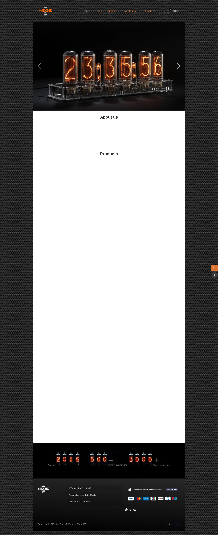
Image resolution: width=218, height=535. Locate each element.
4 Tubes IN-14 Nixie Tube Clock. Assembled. (91, 193)
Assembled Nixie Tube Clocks (82, 495)
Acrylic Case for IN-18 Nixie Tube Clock (55, 349)
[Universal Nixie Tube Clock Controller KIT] (162, 331)
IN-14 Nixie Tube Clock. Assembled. (55, 310)
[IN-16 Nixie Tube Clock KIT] (162, 416)
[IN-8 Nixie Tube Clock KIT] (91, 292)
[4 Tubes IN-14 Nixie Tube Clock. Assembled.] (91, 174)
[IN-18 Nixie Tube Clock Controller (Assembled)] (55, 174)
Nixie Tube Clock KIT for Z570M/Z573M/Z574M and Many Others (162, 391)
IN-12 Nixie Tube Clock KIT (162, 310)
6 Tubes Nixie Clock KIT (80, 488)
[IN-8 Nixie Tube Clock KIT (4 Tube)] (162, 174)
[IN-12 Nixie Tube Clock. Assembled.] (55, 416)
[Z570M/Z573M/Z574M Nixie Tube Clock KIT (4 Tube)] (126, 213)
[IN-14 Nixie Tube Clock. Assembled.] (55, 292)
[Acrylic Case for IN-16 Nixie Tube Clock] (91, 331)
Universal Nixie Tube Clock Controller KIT (162, 349)
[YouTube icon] (170, 524)
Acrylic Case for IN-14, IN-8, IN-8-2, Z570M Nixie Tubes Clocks (126, 352)
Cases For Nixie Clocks (79, 501)
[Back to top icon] (177, 524)
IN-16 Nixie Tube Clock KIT (162, 433)
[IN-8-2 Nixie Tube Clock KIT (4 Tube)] (162, 213)
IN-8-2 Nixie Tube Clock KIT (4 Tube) (162, 231)
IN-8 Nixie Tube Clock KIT (91, 310)
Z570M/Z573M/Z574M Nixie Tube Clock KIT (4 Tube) (127, 232)
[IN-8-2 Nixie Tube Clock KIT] (91, 416)
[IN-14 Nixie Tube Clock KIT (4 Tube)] (162, 253)
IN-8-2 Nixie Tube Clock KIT (91, 433)
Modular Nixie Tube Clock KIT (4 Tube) (127, 192)
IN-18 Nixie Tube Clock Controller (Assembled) (55, 193)
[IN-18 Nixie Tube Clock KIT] (126, 416)
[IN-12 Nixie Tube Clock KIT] (162, 292)
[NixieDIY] (45, 11)
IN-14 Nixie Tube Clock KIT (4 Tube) (162, 270)
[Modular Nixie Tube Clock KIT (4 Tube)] (126, 174)
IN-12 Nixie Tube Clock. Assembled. (55, 433)
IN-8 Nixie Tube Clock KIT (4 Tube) (162, 192)
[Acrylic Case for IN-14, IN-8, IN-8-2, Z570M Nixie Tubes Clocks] (126, 331)
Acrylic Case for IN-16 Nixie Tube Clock (91, 349)
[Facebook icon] (167, 524)
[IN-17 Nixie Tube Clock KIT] (126, 292)
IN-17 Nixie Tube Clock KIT (127, 310)
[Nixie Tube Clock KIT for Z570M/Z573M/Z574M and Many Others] (162, 371)
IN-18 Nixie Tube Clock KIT (127, 433)
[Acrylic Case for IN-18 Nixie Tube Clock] (55, 331)
